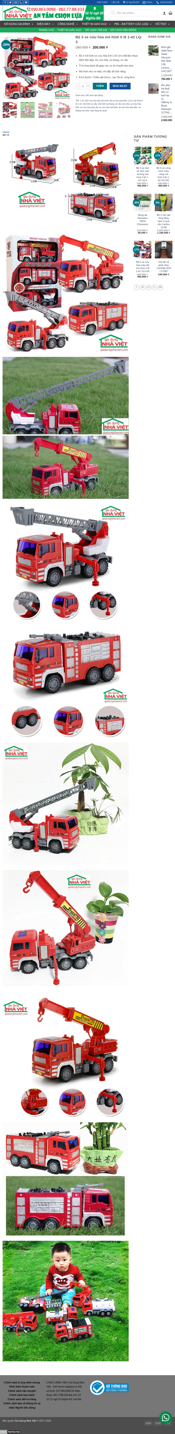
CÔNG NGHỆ (66, 24)
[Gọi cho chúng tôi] (20, 2)
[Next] (65, 67)
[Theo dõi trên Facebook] (5, 2)
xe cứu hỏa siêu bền (128, 107)
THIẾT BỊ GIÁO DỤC (94, 24)
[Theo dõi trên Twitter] (10, 2)
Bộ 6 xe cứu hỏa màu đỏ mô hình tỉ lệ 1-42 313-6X (142, 267)
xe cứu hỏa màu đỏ (89, 107)
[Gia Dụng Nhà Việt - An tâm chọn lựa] (53, 13)
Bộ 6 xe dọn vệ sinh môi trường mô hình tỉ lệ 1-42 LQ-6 (142, 174)
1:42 (82, 101)
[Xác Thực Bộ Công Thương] (109, 1387)
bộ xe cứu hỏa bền (118, 101)
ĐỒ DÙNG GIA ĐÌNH (17, 24)
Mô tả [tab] (6, 135)
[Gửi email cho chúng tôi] (15, 2)
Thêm (100, 86)
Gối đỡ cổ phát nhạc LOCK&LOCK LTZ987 (164, 267)
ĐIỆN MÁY (43, 24)
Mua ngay (120, 86)
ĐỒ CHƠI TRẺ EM (96, 30)
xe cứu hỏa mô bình (108, 107)
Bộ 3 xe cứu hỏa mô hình (97, 101)
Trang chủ (46, 30)
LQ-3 (130, 101)
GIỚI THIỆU (102, 2)
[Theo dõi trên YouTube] (26, 2)
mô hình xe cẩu (90, 104)
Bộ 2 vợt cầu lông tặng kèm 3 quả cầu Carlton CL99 (164, 221)
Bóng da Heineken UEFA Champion (142, 220)
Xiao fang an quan (98, 110)
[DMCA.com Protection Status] (10, 1431)
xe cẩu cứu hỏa (122, 104)
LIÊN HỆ (115, 2)
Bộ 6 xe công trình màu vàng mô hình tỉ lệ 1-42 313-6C (164, 174)
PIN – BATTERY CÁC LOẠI (131, 24)
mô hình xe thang (106, 104)
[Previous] (8, 67)
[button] (164, 13)
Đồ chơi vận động (123, 30)
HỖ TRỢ (160, 24)
